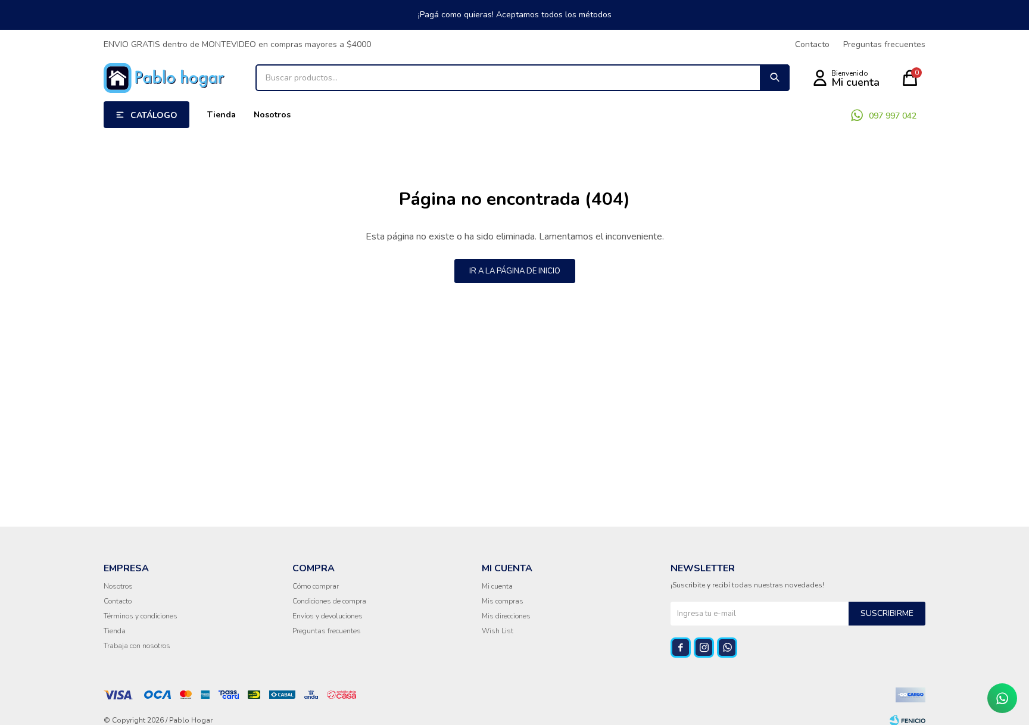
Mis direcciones (506, 616)
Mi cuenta (497, 586)
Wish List (497, 631)
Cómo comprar (315, 586)
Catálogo (153, 115)
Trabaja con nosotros (137, 646)
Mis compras (502, 601)
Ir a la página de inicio (514, 271)
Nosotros (272, 114)
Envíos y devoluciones (327, 616)
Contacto (812, 44)
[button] (775, 77)
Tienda (221, 114)
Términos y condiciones (140, 616)
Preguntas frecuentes (884, 44)
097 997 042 (892, 116)
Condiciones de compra (329, 601)
